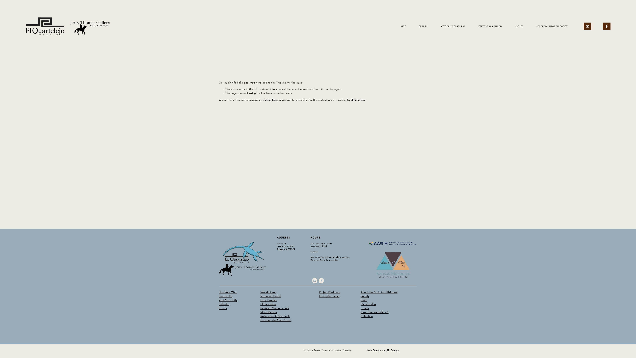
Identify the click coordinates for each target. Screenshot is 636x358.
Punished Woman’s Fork (274, 308)
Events (365, 308)
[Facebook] (606, 26)
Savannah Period (270, 296)
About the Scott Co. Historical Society (379, 294)
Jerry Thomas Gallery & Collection (375, 314)
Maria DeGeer (268, 312)
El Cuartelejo (268, 304)
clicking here (270, 100)
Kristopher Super (329, 296)
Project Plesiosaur (329, 292)
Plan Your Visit (228, 292)
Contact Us (225, 296)
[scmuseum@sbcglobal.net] (587, 26)
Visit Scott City (228, 300)
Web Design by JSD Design (383, 350)
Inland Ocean (268, 292)
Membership (368, 304)
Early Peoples (268, 300)
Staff (364, 300)
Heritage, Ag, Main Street (275, 320)
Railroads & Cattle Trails (275, 316)
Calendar (224, 304)
